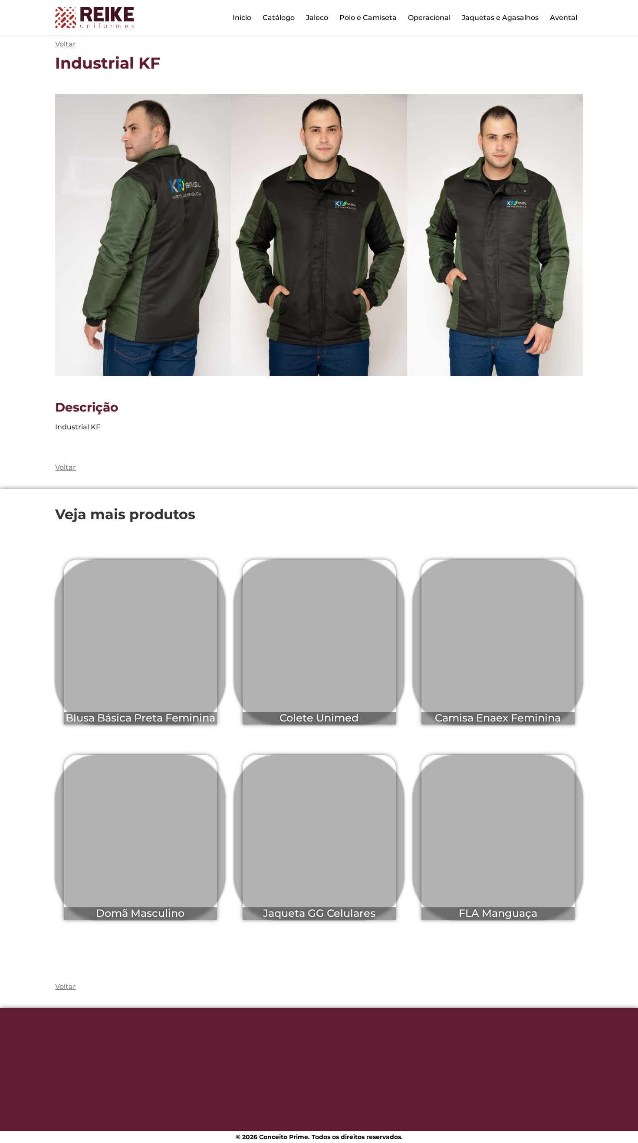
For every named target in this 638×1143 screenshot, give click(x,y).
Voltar (65, 467)
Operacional (429, 17)
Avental (563, 17)
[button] (64, 236)
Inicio (242, 17)
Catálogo (279, 17)
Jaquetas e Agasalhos (500, 17)
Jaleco (317, 17)
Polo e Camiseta (368, 17)
